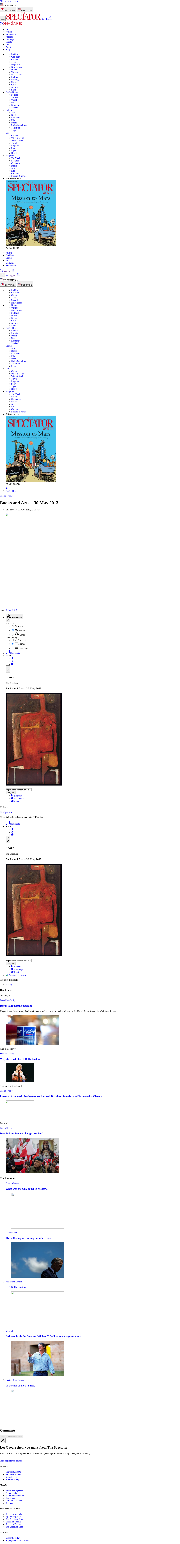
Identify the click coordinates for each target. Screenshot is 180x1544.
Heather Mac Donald (15, 1380)
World (14, 100)
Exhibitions (16, 117)
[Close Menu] (2, 275)
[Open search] (1, 271)
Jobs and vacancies (14, 1500)
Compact (22, 640)
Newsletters (11, 34)
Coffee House (12, 92)
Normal (21, 644)
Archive (9, 47)
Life (7, 133)
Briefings (10, 39)
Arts (13, 112)
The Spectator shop (14, 1519)
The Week (15, 158)
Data (13, 102)
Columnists (16, 163)
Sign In (44, 19)
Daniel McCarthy (7, 1000)
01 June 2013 (11, 610)
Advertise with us (13, 1474)
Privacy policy (12, 1493)
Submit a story (12, 1477)
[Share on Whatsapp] (12, 664)
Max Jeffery (11, 1331)
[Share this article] (8, 667)
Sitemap (9, 1503)
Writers (9, 32)
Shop (8, 49)
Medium (22, 630)
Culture (14, 59)
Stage (13, 130)
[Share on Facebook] (12, 658)
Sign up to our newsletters (17, 1540)
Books (14, 115)
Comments (15, 653)
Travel (14, 143)
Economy (15, 105)
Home (8, 29)
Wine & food (17, 140)
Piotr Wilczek (6, 1128)
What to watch (17, 138)
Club (8, 44)
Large (22, 635)
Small (20, 626)
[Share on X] (12, 661)
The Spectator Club (14, 1527)
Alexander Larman (14, 1281)
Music (14, 122)
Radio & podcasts (19, 125)
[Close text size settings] (8, 620)
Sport (13, 148)
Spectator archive (13, 1521)
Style (13, 150)
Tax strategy (11, 1498)
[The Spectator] (23, 19)
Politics (14, 54)
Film (13, 120)
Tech (13, 62)
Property (15, 145)
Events (9, 42)
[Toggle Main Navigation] (3, 18)
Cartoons (15, 173)
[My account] (50, 19)
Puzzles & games (18, 176)
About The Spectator (15, 1490)
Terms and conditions (15, 1495)
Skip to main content (9, 1)
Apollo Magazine (13, 1516)
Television (15, 128)
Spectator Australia (14, 1514)
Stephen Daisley (7, 1053)
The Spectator (6, 812)
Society (14, 97)
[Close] (3, 1440)
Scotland (15, 107)
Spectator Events (13, 1524)
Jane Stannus (11, 1232)
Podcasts (9, 37)
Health (14, 153)
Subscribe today (13, 1538)
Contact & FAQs (13, 1472)
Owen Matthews (13, 1183)
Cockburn (15, 57)
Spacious (24, 648)
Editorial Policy (12, 1479)
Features (15, 160)
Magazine (15, 64)
